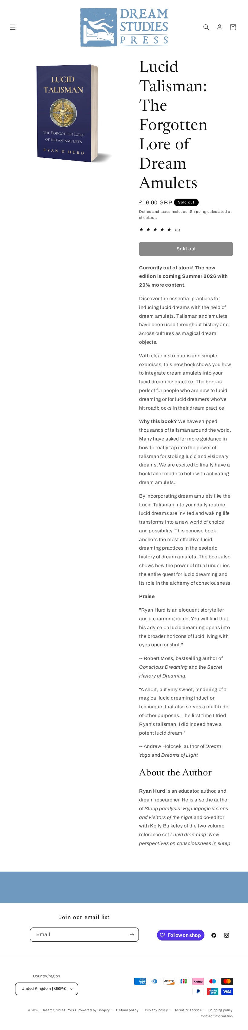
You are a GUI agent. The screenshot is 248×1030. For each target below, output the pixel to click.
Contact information (217, 1016)
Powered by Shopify (93, 1010)
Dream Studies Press (58, 1010)
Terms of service (188, 1010)
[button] (12, 27)
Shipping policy (220, 1010)
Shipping (198, 212)
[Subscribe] (132, 935)
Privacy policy (156, 1010)
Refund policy (127, 1010)
